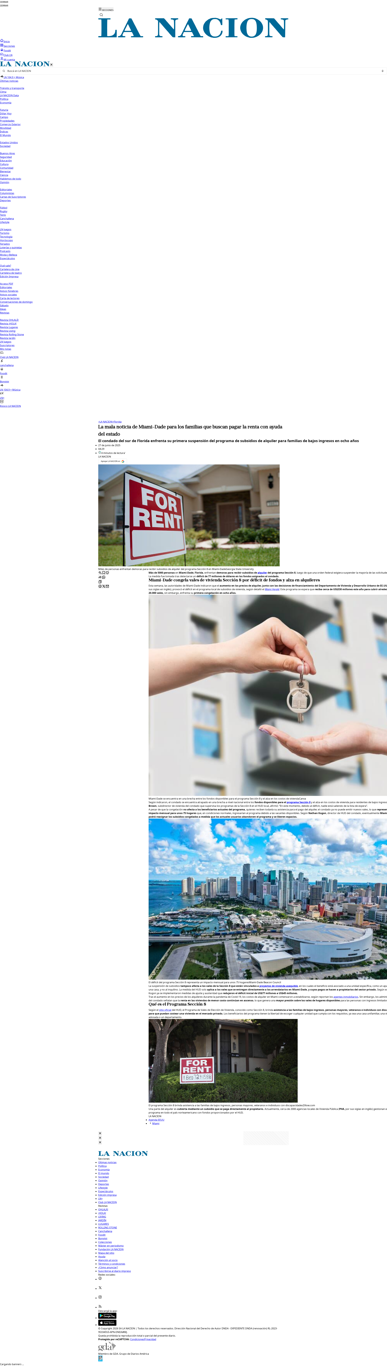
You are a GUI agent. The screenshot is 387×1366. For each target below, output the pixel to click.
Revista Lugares (9, 327)
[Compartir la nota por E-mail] (107, 586)
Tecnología (6, 236)
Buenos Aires (7, 153)
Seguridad (6, 157)
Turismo (4, 233)
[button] (193, 234)
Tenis (3, 215)
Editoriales (6, 189)
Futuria (4, 110)
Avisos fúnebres (9, 291)
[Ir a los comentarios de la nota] (107, 573)
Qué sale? (5, 265)
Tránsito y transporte (12, 88)
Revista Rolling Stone (12, 334)
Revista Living (7, 331)
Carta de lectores (10, 298)
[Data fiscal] (100, 1360)
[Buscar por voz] (383, 71)
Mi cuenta (9, 59)
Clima (3, 91)
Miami (155, 1123)
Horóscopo (6, 240)
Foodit (7, 50)
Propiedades (7, 120)
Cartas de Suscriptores (13, 196)
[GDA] (107, 1350)
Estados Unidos (9, 142)
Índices (4, 131)
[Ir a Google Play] (107, 1318)
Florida (117, 421)
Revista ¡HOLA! (8, 323)
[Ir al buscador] (101, 15)
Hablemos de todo (10, 178)
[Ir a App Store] (107, 1324)
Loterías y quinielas (11, 247)
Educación (6, 160)
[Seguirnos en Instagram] (100, 1298)
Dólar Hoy (5, 113)
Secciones (9, 46)
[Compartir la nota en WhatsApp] (104, 577)
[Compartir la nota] (100, 577)
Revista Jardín (7, 338)
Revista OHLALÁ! (9, 320)
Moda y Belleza (8, 254)
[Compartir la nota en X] (104, 586)
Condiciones (137, 1339)
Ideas (3, 309)
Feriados (5, 244)
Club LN (8, 55)
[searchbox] (192, 71)
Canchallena (7, 218)
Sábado (4, 305)
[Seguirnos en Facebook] (100, 1279)
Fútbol (3, 207)
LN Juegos (5, 229)
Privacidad (150, 1339)
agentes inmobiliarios (345, 996)
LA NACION (105, 421)
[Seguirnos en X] (100, 1288)
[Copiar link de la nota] (100, 582)
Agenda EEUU (156, 1119)
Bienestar (5, 171)
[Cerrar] (51, 65)
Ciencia (4, 175)
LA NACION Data (9, 95)
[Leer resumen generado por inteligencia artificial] (100, 573)
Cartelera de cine (9, 269)
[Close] (100, 1133)
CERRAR (4, 2)
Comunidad (6, 168)
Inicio (7, 41)
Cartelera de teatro (11, 273)
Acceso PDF (6, 283)
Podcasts (5, 251)
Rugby (3, 211)
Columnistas (7, 193)
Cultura (4, 164)
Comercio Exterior (10, 124)
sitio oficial (165, 1010)
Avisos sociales (8, 294)
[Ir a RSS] (100, 1307)
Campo (4, 117)
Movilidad (5, 128)
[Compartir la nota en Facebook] (100, 586)
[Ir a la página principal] (193, 37)
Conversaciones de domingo (16, 302)
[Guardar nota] (104, 573)
